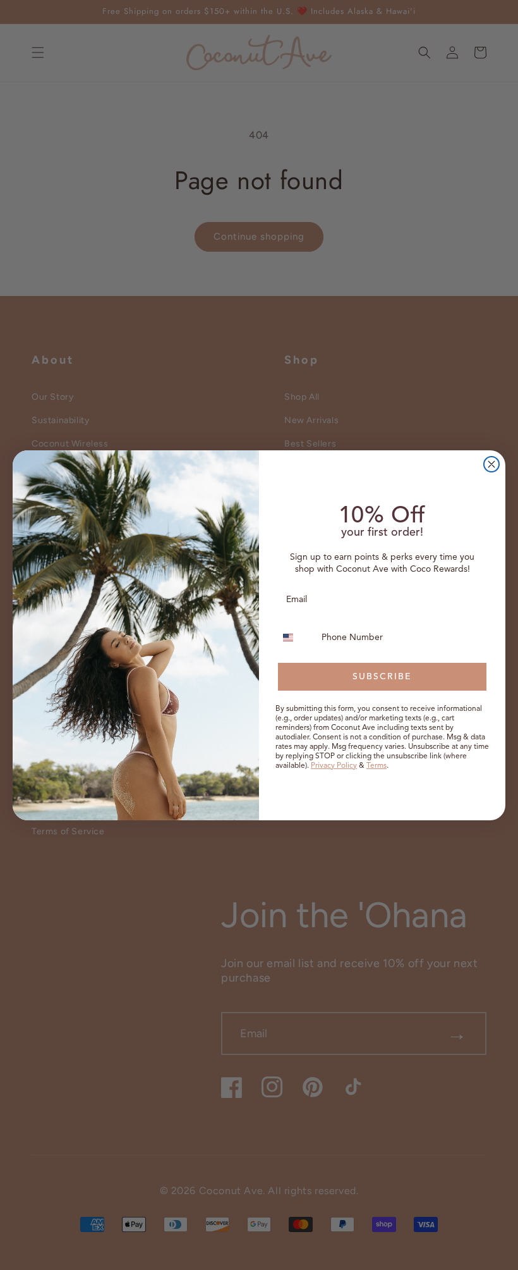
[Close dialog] (491, 464)
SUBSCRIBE (382, 676)
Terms (376, 765)
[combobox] (295, 638)
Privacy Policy (334, 765)
